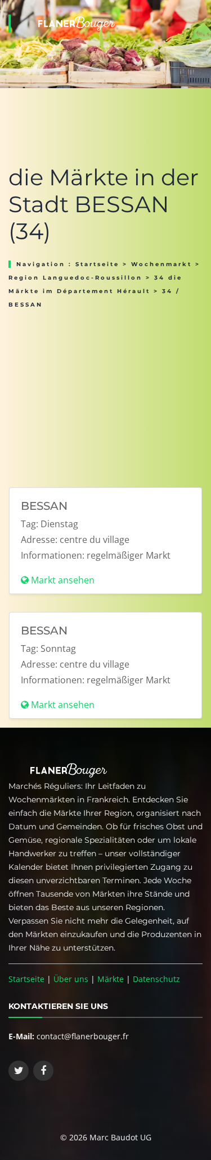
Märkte (110, 979)
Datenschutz (156, 979)
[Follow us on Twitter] (18, 1071)
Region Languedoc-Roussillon (75, 277)
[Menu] (199, 9)
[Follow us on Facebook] (43, 1071)
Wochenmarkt (161, 264)
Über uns (70, 979)
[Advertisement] (105, 394)
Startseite (97, 264)
